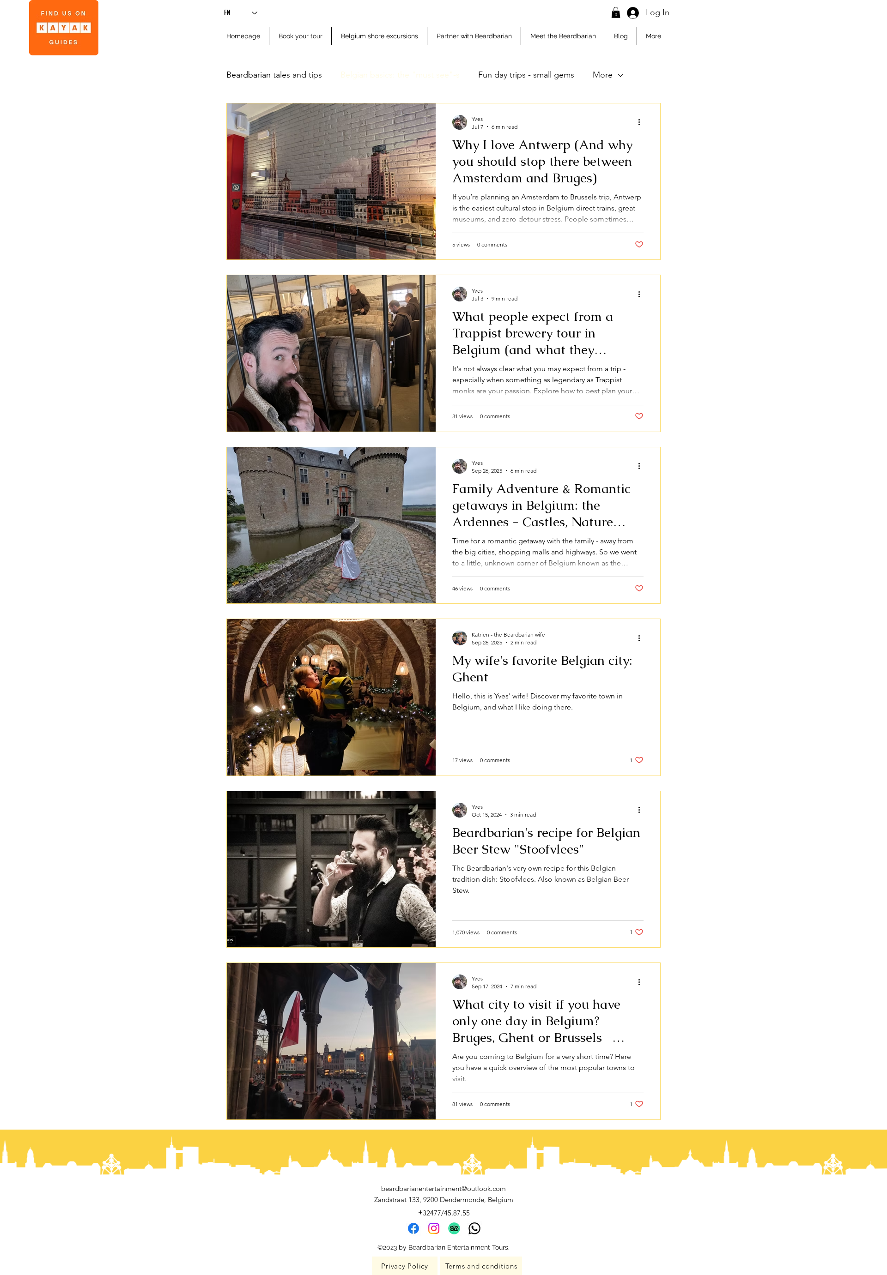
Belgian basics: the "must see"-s (400, 75)
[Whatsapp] (474, 1228)
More (603, 75)
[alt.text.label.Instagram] (433, 1228)
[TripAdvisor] (454, 1228)
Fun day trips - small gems (526, 75)
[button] (615, 12)
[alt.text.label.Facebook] (413, 1228)
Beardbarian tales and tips (274, 75)
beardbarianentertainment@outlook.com (443, 1188)
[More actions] (642, 122)
